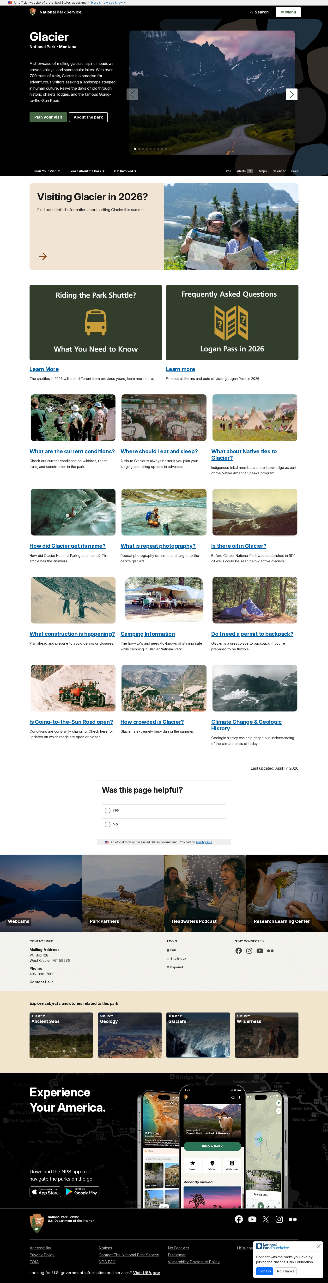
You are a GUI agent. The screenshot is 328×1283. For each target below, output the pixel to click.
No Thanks (285, 1271)
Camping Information (148, 633)
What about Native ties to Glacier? (244, 454)
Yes (115, 810)
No (115, 824)
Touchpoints (204, 842)
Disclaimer (177, 1254)
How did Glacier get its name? (68, 545)
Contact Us (40, 982)
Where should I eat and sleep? (159, 451)
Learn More (44, 369)
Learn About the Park (85, 171)
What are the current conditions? (72, 451)
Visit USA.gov (146, 1272)
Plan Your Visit (45, 171)
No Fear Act (178, 1247)
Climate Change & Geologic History (246, 724)
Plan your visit (48, 117)
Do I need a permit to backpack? (252, 633)
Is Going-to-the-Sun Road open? (71, 721)
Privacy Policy (42, 1254)
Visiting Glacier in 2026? (92, 197)
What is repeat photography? (158, 545)
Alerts (244, 171)
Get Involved (123, 171)
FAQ (173, 950)
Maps (263, 171)
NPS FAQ (107, 1261)
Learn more (180, 369)
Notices (105, 1247)
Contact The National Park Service (129, 1254)
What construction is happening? (72, 633)
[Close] (319, 1246)
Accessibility (40, 1247)
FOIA (34, 1261)
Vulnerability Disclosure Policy (194, 1261)
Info (228, 171)
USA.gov (245, 1247)
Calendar (279, 171)
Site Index (178, 958)
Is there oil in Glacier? (238, 545)
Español (176, 967)
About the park (88, 117)
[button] (292, 94)
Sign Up (264, 1271)
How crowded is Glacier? (152, 721)
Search (261, 12)
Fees (294, 171)
